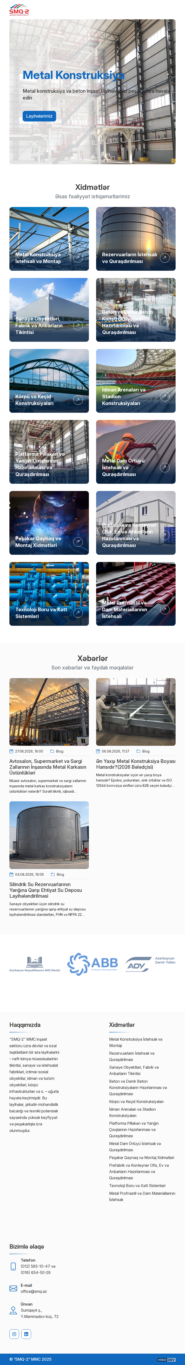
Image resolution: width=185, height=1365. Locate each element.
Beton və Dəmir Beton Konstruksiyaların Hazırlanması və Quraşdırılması (138, 1087)
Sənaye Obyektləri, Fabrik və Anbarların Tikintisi (39, 325)
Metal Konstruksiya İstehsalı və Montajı (135, 1042)
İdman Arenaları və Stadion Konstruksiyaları (132, 1112)
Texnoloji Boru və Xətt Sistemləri (137, 1185)
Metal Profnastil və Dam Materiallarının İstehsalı (124, 609)
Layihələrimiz (39, 116)
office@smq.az (34, 1291)
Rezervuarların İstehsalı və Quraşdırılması (131, 1056)
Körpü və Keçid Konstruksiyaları (136, 1101)
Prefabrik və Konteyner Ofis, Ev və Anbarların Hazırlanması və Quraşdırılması (139, 1171)
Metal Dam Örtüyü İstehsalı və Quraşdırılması (123, 467)
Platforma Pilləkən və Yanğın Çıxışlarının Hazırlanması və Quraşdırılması (134, 1129)
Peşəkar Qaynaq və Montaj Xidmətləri (141, 1157)
